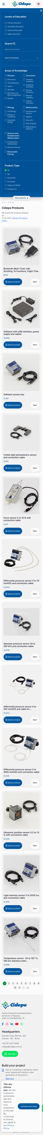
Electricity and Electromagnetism (14, 94)
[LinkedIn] (12, 1024)
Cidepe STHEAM (13, 185)
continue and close (29, 1106)
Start (3, 202)
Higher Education (13, 34)
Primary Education (14, 23)
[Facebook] (3, 1024)
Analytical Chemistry (29, 86)
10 (15, 987)
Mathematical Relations (31, 128)
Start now (10, 1078)
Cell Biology (11, 111)
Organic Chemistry (29, 102)
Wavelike (10, 90)
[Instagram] (7, 1024)
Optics (9, 86)
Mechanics (11, 79)
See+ (35, 282)
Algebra (29, 117)
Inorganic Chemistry (29, 80)
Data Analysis (31, 123)
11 (19, 987)
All (8, 170)
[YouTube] (16, 1024)
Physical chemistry (29, 97)
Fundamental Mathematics (12, 143)
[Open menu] (3, 4)
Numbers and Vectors (31, 112)
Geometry (29, 120)
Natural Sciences (13, 147)
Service (11, 1054)
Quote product (13, 282)
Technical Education (14, 30)
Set (8, 174)
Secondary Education (15, 27)
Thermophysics (13, 83)
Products (11, 202)
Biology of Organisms (11, 116)
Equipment (11, 178)
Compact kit (12, 189)
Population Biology (11, 121)
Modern (10, 98)
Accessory (11, 182)
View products (20, 198)
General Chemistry (29, 91)
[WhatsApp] (22, 1024)
